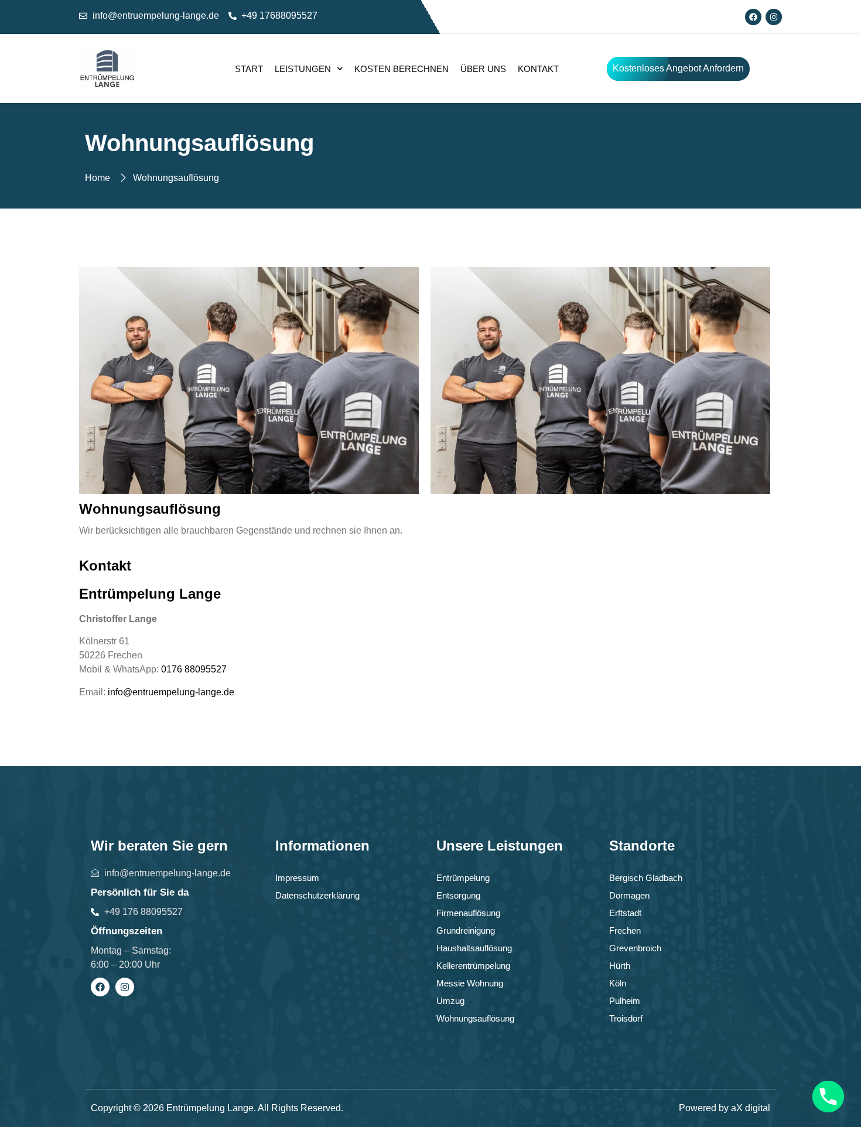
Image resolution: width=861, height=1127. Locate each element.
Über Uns (483, 69)
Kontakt (538, 69)
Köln (617, 983)
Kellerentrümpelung (473, 966)
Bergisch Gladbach (645, 878)
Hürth (619, 966)
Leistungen (303, 69)
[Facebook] (753, 17)
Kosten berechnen (401, 69)
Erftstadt (625, 913)
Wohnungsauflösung (475, 1018)
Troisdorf (626, 1018)
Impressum (297, 878)
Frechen (625, 930)
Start (249, 69)
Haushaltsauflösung (474, 948)
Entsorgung (458, 895)
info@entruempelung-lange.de (171, 692)
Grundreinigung (465, 930)
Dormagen (629, 895)
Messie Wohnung (469, 983)
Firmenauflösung (468, 913)
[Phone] (828, 1096)
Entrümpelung (463, 878)
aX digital (750, 1108)
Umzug (450, 1001)
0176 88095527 (194, 669)
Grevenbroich (635, 948)
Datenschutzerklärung (317, 895)
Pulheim (624, 1001)
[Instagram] (774, 17)
